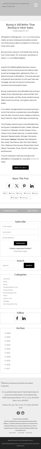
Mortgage (15, 198)
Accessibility (21, 432)
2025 (8, 337)
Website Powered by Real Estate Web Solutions (20, 440)
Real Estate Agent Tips (9, 293)
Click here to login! (20, 251)
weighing (24, 37)
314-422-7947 (14, 405)
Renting (27, 193)
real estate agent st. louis (10, 287)
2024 (8, 341)
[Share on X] (17, 186)
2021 (8, 353)
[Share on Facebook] (9, 186)
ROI (6, 193)
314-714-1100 (25, 405)
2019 (8, 360)
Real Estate (6, 279)
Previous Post (10, 211)
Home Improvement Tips (10, 304)
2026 (9, 333)
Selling (35, 193)
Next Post (32, 211)
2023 (8, 345)
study (8, 58)
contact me (34, 159)
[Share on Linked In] (32, 186)
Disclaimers (36, 443)
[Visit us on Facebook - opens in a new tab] (17, 318)
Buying (20, 193)
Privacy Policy (12, 432)
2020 (9, 357)
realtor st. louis (7, 298)
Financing (24, 198)
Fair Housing (29, 432)
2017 (8, 368)
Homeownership (8, 290)
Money (12, 193)
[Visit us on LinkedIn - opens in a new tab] (24, 318)
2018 (8, 364)
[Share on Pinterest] (24, 186)
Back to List (20, 168)
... (29, 198)
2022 (8, 349)
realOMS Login (20, 445)
